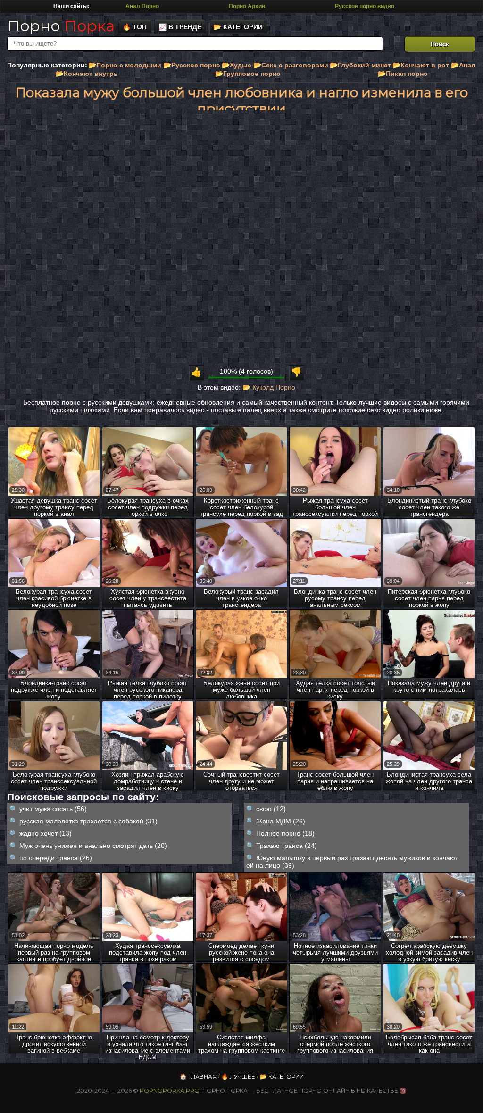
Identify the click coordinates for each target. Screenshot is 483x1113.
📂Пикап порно (403, 73)
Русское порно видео (364, 6)
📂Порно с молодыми (124, 65)
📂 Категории (238, 27)
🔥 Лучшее (238, 1076)
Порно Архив (247, 6)
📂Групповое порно (248, 73)
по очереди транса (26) (55, 858)
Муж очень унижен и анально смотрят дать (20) (93, 845)
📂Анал (463, 65)
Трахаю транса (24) (286, 845)
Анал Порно (142, 6)
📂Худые (236, 65)
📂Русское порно (191, 65)
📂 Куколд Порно (268, 387)
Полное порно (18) (285, 833)
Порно (61, 26)
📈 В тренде (179, 27)
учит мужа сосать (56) (53, 809)
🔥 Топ (135, 27)
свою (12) (271, 809)
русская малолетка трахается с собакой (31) (88, 821)
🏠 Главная (198, 1076)
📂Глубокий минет (360, 65)
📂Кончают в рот (420, 65)
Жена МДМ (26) (280, 821)
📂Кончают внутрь (87, 73)
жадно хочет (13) (45, 833)
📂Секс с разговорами (290, 65)
